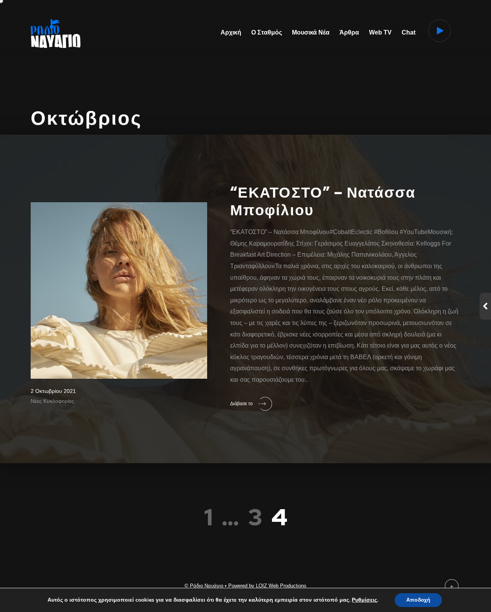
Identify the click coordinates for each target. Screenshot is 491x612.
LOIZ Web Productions (281, 586)
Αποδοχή (418, 600)
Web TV (380, 32)
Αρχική (231, 32)
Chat (408, 32)
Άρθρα (349, 32)
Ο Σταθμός (266, 32)
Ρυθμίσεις (364, 600)
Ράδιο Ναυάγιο (206, 586)
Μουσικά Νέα (311, 32)
